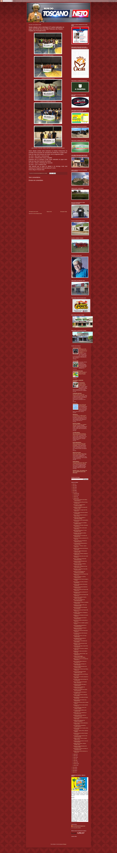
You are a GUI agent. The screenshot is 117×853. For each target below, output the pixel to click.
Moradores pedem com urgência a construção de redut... (79, 716)
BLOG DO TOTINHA (76, 423)
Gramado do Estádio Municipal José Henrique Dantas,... (80, 667)
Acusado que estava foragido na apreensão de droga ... (79, 518)
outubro (75, 496)
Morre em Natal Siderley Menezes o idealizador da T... (80, 662)
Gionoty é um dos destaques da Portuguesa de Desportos (79, 572)
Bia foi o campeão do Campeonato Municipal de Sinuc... (79, 559)
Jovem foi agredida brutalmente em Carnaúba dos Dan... (79, 626)
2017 (74, 492)
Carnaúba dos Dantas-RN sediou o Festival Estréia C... (79, 685)
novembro (75, 495)
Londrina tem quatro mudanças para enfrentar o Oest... (80, 551)
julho (75, 755)
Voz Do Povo (75, 403)
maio (75, 758)
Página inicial (49, 211)
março (75, 762)
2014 (74, 770)
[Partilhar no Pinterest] (55, 173)
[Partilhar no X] (52, 173)
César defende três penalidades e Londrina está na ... (79, 726)
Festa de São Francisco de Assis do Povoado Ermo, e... (79, 618)
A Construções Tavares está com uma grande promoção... (80, 736)
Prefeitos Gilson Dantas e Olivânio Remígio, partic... (79, 744)
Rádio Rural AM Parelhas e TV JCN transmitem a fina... (79, 531)
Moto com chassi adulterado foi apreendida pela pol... (79, 600)
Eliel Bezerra (75, 414)
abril (74, 760)
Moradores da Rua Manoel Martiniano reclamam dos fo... (80, 587)
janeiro (75, 765)
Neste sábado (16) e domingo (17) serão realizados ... (79, 664)
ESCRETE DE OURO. (77, 347)
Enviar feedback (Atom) (37, 213)
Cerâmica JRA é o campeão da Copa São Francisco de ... (80, 567)
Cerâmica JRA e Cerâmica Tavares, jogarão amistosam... (79, 598)
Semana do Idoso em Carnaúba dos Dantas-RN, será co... (80, 541)
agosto (75, 754)
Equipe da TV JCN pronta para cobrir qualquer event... (80, 644)
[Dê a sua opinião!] (51, 173)
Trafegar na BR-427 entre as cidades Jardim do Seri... (80, 739)
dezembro (75, 493)
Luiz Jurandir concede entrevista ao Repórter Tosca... (80, 693)
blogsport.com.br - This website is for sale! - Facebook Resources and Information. (80, 471)
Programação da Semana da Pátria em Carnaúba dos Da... (80, 749)
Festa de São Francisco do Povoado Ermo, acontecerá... (80, 682)
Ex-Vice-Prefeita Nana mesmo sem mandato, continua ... (79, 708)
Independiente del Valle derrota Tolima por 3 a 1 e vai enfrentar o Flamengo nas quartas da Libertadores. (83, 351)
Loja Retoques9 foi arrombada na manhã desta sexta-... (79, 639)
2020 (74, 487)
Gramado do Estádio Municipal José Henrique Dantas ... (80, 562)
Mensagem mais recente (33, 211)
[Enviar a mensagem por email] (50, 173)
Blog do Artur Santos (77, 452)
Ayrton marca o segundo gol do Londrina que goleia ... (79, 505)
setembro (75, 498)
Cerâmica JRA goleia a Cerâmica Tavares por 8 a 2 (79, 577)
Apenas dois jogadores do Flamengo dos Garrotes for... (80, 608)
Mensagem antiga (63, 211)
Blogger (64, 844)
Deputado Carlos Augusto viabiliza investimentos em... (79, 533)
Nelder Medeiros (76, 461)
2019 (74, 488)
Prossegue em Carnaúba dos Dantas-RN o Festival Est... (80, 690)
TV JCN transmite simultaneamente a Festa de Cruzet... (80, 544)
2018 (74, 490)
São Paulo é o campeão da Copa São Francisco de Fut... (80, 569)
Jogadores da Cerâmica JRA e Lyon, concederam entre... (80, 605)
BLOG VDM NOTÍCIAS (77, 442)
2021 (74, 485)
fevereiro (75, 763)
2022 (74, 484)
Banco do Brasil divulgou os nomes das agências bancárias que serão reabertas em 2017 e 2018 (79, 434)
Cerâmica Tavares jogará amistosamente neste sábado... (79, 657)
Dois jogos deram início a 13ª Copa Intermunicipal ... (79, 636)
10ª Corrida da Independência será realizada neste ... (79, 711)
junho (75, 757)
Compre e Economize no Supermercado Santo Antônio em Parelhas (83, 373)
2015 (74, 768)
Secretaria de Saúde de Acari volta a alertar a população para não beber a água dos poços (80, 463)
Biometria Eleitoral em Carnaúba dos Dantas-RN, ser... (80, 536)
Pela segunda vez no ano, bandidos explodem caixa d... (80, 523)
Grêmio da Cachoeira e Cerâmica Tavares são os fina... (79, 564)
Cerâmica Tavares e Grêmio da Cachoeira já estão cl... (79, 687)
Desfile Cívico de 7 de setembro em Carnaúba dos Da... (79, 713)
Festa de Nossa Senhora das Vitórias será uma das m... (80, 500)
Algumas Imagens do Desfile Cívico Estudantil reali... (79, 700)
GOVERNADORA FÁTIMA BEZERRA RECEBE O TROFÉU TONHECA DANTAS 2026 (82, 384)
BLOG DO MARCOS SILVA (78, 371)
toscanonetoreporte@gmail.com (79, 826)
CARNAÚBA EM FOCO (77, 393)
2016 (74, 767)
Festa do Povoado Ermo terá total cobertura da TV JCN (79, 672)
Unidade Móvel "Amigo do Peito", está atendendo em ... (80, 654)
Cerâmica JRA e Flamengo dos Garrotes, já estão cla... (79, 721)
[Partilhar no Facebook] (54, 173)
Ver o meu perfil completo (76, 827)
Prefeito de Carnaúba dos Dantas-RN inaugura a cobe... (80, 508)
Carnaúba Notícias (76, 432)
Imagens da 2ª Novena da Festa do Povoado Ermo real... (79, 628)
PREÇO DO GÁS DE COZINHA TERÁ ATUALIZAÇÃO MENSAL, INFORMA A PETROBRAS (79, 444)
